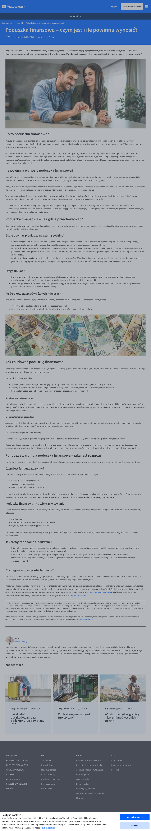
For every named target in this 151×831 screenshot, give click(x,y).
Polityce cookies (48, 828)
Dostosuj (134, 825)
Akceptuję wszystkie (135, 817)
